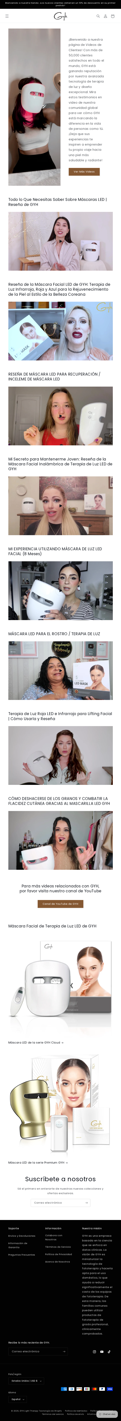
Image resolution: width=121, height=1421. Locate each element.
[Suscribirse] (86, 1203)
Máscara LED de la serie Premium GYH (36, 1162)
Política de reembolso (76, 1411)
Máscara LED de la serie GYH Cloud (34, 1042)
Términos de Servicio (58, 1246)
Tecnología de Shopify (50, 1411)
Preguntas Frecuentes (21, 1254)
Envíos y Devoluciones (21, 1235)
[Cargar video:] (60, 241)
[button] (7, 16)
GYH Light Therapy (29, 1411)
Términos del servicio (53, 1414)
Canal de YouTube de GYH (60, 904)
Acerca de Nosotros (57, 1261)
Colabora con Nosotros (53, 1237)
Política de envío (75, 1414)
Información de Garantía (17, 1245)
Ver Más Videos (84, 171)
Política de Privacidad (58, 1254)
